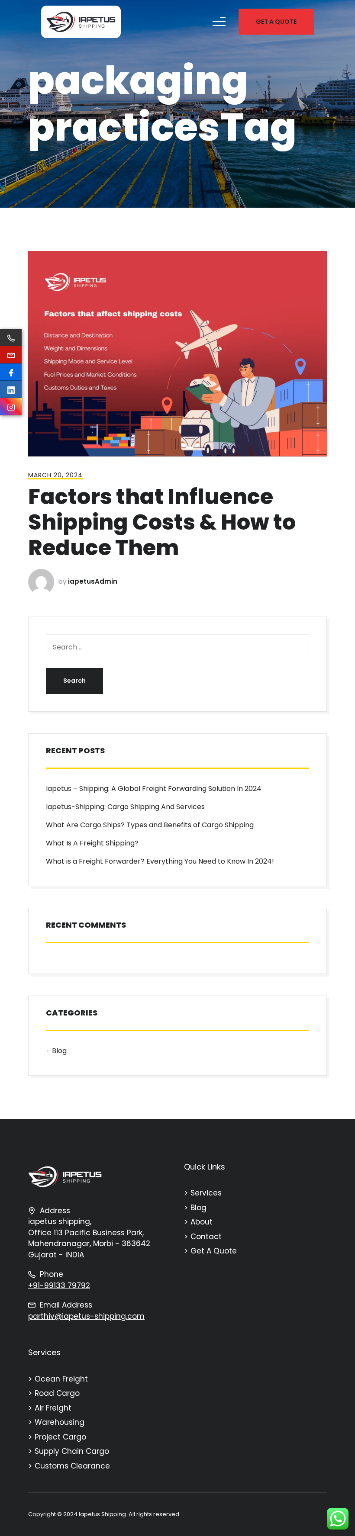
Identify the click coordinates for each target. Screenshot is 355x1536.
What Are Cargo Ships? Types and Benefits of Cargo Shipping (150, 825)
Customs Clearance (72, 1466)
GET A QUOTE (276, 21)
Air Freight (53, 1408)
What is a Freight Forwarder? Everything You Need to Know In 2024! (160, 861)
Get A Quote (213, 1251)
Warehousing (59, 1422)
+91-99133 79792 (59, 1285)
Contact (206, 1236)
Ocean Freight (61, 1379)
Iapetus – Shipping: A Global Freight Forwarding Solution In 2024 (153, 789)
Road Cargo (57, 1393)
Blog (59, 1051)
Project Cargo (60, 1437)
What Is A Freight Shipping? (92, 843)
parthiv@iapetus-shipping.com (86, 1316)
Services (206, 1193)
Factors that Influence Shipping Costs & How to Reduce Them (162, 522)
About (201, 1222)
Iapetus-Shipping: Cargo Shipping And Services (125, 807)
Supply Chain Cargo (72, 1451)
